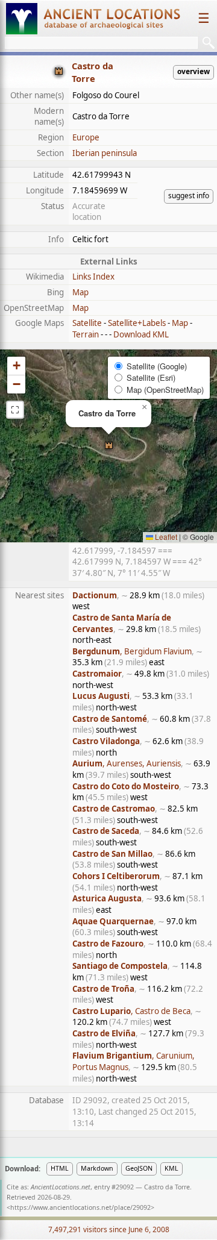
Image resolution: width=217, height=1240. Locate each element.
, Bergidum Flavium (132, 651)
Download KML (141, 334)
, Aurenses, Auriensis (126, 763)
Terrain (85, 334)
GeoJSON (139, 1168)
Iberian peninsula (104, 153)
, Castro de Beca (131, 1011)
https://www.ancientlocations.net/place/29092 (80, 1207)
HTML (60, 1168)
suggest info (188, 195)
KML (171, 1168)
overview (193, 71)
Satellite (87, 323)
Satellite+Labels (137, 323)
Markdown (97, 1168)
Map (80, 292)
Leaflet (165, 536)
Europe (85, 137)
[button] (109, 446)
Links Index (93, 276)
